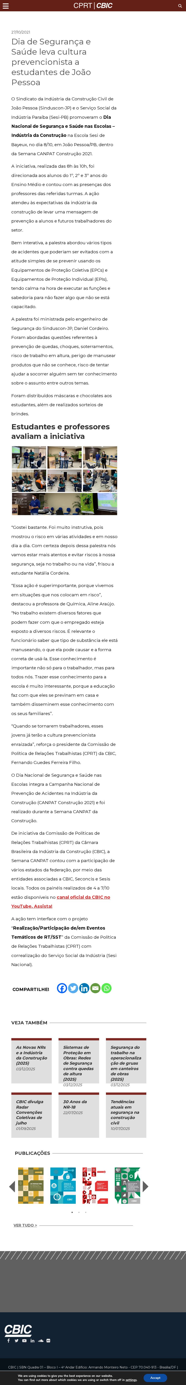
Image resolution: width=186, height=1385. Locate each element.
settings (131, 1380)
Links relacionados (27, 17)
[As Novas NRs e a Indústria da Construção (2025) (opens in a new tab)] (31, 1185)
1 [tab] (72, 1212)
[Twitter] (73, 988)
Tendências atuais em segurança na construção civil (124, 1112)
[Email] (95, 988)
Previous (12, 1186)
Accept (155, 1378)
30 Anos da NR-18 (75, 1104)
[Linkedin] (84, 988)
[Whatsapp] (106, 988)
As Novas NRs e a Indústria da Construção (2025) (31, 1055)
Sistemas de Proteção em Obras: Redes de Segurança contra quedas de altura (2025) (78, 1063)
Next (146, 1186)
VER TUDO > (25, 1225)
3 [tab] (85, 1212)
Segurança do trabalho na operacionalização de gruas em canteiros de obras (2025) (125, 1063)
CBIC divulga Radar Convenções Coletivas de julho (29, 1112)
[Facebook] (62, 988)
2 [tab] (79, 1212)
